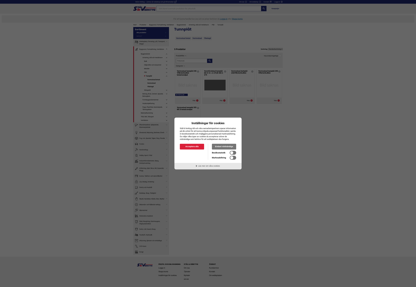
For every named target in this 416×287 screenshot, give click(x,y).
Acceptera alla (192, 146)
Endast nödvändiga (224, 146)
